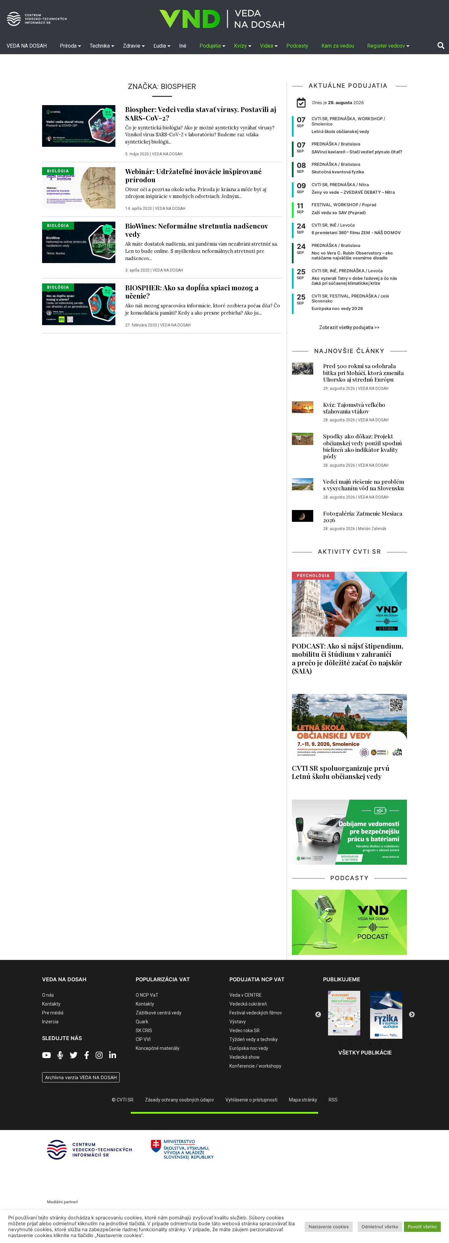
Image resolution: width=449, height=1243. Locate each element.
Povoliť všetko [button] (422, 1226)
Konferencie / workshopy (255, 1066)
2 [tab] (350, 1043)
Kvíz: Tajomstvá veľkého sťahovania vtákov (354, 408)
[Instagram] (99, 1055)
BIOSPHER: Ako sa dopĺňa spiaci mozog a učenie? (192, 291)
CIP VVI (143, 1039)
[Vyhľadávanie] (440, 45)
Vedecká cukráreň (248, 1004)
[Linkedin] (112, 1055)
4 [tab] (370, 1043)
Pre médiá (52, 1012)
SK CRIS (144, 1030)
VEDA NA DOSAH (167, 154)
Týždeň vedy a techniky (253, 1039)
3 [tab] (360, 1043)
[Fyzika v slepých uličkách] (344, 1015)
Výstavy (237, 1021)
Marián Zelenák (372, 528)
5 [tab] (380, 1043)
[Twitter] (74, 1055)
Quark (142, 1021)
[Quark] (386, 1015)
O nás (48, 995)
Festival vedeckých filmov (255, 1012)
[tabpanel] (344, 1015)
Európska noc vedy (248, 1048)
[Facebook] (86, 1055)
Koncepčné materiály (157, 1048)
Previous (318, 1014)
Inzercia (50, 1021)
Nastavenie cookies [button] (329, 1226)
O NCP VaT (147, 995)
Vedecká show (244, 1057)
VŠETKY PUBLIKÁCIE (365, 1052)
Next (412, 1014)
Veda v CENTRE (245, 995)
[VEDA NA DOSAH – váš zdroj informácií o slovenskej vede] (222, 19)
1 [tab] (340, 1043)
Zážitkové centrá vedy (158, 1012)
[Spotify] (60, 1055)
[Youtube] (46, 1055)
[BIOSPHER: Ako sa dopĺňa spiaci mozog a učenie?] (78, 303)
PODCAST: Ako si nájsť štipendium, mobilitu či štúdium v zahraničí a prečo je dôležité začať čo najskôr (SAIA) (347, 658)
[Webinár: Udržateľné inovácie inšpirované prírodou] (78, 187)
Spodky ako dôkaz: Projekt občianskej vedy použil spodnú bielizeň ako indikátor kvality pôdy (362, 446)
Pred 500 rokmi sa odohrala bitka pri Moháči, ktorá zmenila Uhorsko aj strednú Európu (363, 372)
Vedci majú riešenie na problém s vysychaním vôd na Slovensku (363, 485)
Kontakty (51, 1004)
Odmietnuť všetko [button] (380, 1226)
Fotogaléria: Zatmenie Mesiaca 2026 (362, 516)
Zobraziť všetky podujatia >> (349, 327)
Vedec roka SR (244, 1030)
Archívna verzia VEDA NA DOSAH (81, 1077)
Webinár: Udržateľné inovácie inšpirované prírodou (193, 175)
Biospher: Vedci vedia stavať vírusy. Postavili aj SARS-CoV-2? (200, 113)
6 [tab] (390, 1043)
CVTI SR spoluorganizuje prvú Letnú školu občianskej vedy (341, 772)
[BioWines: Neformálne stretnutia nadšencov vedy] (78, 242)
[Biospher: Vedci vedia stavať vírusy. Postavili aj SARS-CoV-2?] (78, 125)
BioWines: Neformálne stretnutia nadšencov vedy (196, 229)
